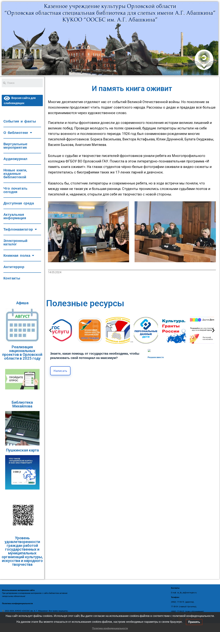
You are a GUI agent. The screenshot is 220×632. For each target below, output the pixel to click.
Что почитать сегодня (15, 190)
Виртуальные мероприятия (15, 145)
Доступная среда (18, 203)
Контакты (11, 278)
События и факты (19, 121)
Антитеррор (13, 267)
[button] (50, 330)
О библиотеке (15, 133)
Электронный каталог (15, 242)
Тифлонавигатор (18, 229)
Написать (60, 370)
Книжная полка (16, 255)
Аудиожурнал (15, 159)
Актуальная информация (14, 216)
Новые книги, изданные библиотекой (15, 173)
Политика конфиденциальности (110, 628)
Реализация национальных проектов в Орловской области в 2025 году (22, 352)
